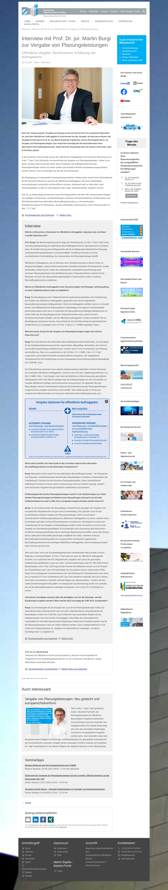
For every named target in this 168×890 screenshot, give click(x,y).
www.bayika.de (128, 858)
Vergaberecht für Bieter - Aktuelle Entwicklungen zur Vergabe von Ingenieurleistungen (65, 789)
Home (27, 21)
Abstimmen (131, 196)
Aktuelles (29, 852)
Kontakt (104, 11)
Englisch (114, 11)
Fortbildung (125, 21)
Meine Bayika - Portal (130, 11)
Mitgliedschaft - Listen (62, 21)
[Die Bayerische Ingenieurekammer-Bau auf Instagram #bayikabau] (138, 83)
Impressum (62, 848)
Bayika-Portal (32, 24)
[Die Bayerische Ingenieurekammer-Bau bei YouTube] (125, 101)
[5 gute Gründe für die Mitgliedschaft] (131, 49)
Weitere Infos (65, 215)
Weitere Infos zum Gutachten (74, 669)
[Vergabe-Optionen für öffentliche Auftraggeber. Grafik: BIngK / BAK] (67, 428)
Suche (28, 862)
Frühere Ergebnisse (129, 203)
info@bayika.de (128, 855)
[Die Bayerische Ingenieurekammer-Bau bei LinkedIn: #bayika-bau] (125, 83)
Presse (83, 11)
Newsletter (93, 11)
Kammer (40, 21)
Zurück (28, 803)
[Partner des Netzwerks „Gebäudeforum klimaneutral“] (132, 586)
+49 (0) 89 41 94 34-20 (131, 852)
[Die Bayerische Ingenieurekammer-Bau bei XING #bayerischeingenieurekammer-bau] (138, 90)
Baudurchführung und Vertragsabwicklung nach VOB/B (50, 765)
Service (85, 21)
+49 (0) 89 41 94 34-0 (130, 848)
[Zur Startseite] (45, 11)
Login (59, 871)
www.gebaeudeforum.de (131, 595)
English (28, 872)
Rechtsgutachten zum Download (39, 215)
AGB (59, 855)
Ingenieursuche (104, 21)
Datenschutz (62, 827)
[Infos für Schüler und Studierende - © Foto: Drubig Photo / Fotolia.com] (132, 495)
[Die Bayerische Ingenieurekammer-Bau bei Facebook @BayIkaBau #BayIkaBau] (124, 91)
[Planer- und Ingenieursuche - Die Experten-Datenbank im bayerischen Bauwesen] (132, 465)
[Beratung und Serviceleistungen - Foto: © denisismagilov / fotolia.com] (132, 436)
